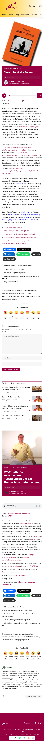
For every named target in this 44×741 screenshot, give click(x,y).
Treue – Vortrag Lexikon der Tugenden (17, 620)
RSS (10, 104)
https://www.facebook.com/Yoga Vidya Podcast (20, 237)
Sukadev (28, 293)
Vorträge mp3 (6, 299)
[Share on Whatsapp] (20, 738)
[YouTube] (35, 723)
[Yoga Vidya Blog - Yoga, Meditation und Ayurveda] (11, 6)
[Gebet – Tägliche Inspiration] (37, 399)
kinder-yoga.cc (34, 673)
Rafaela (13, 81)
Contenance (13, 521)
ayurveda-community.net (13, 676)
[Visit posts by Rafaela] (6, 82)
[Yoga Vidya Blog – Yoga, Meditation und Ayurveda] (5, 723)
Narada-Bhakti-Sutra (30, 290)
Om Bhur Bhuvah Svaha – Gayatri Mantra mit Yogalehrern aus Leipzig (16, 388)
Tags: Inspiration (35, 296)
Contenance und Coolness (11, 572)
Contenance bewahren (26, 634)
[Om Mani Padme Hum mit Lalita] (37, 418)
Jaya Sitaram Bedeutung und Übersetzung (18, 610)
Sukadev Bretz (25, 212)
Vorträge (13, 467)
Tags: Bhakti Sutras (23, 296)
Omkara (13, 491)
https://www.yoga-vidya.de (30, 127)
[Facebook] (33, 723)
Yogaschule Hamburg (11, 282)
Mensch (22, 547)
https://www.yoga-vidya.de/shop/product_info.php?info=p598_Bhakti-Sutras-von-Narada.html (21, 170)
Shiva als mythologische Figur (14, 269)
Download (26, 101)
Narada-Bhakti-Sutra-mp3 (10, 293)
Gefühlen (33, 539)
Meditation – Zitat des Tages (14, 607)
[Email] (28, 738)
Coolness (23, 637)
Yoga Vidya (15, 299)
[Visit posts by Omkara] (6, 492)
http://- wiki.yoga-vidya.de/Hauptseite (16, 231)
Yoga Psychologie (23, 467)
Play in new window (14, 101)
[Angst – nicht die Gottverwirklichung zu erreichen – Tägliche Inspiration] (37, 408)
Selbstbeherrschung (26, 523)
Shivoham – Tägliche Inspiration (15, 273)
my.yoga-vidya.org (29, 676)
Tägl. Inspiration (15, 68)
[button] (4, 6)
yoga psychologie (23, 640)
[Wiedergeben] (4, 95)
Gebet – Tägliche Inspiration (11, 397)
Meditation (19, 183)
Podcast (6, 68)
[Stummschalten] (39, 95)
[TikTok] (41, 723)
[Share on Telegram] (24, 738)
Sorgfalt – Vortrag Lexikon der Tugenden (18, 266)
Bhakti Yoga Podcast (16, 290)
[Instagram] (38, 723)
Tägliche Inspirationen (9, 296)
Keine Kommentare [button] (34, 696)
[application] (22, 95)
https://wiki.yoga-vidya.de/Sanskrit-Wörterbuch (19, 234)
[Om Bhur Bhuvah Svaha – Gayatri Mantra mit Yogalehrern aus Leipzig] (37, 389)
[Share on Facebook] (11, 738)
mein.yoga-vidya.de (7, 678)
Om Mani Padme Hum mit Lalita (13, 416)
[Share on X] (15, 738)
